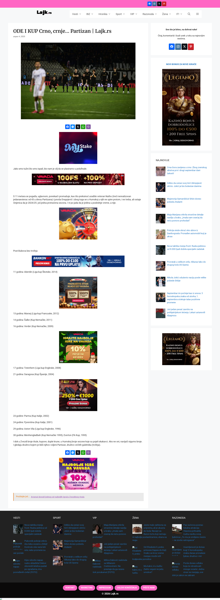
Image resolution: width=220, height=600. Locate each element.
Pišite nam (149, 587)
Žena (165, 14)
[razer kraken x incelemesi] (110, 599)
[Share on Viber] (88, 126)
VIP (132, 14)
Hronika (103, 14)
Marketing (87, 587)
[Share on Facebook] (67, 126)
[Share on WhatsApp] (83, 126)
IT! (177, 14)
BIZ (88, 14)
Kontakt (70, 587)
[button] (197, 14)
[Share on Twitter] (78, 126)
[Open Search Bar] (189, 14)
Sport (119, 14)
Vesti (75, 14)
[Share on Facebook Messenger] (72, 126)
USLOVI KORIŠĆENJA (127, 587)
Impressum (105, 587)
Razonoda (148, 14)
